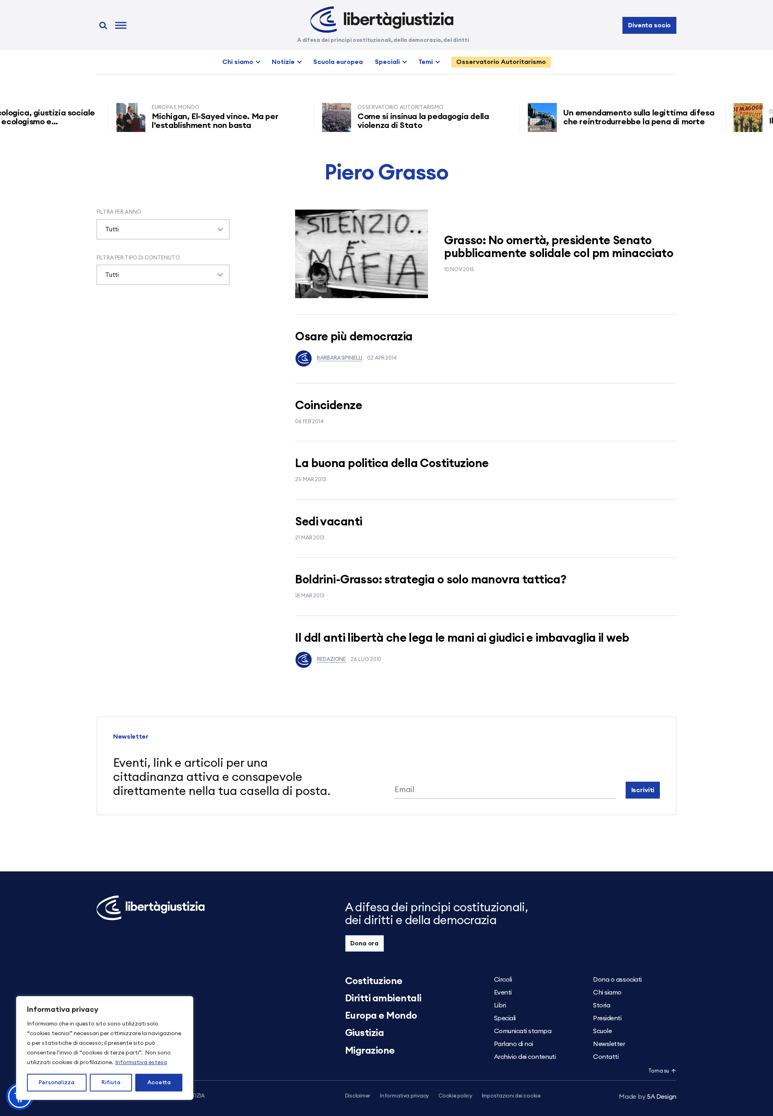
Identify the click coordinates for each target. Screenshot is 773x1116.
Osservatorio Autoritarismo (501, 62)
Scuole (602, 1031)
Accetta (159, 1082)
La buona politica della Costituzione (391, 463)
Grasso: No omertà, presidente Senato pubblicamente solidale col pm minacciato (558, 247)
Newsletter (609, 1044)
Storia (601, 1005)
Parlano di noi (513, 1044)
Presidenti (607, 1018)
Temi (425, 62)
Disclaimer (357, 1096)
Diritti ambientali (383, 998)
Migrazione (370, 1051)
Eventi (503, 992)
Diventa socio (649, 25)
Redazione (331, 659)
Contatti (605, 1057)
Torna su (658, 1071)
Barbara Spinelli (339, 358)
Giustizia (364, 1033)
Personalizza (56, 1082)
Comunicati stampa (523, 1031)
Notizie (283, 62)
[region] (104, 1048)
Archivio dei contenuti (525, 1057)
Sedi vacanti (328, 522)
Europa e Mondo (381, 1016)
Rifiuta (110, 1082)
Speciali (387, 62)
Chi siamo (237, 62)
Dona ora (364, 943)
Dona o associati (617, 979)
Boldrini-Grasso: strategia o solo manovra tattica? (430, 580)
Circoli (503, 979)
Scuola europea (338, 62)
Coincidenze (328, 406)
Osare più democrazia (353, 337)
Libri (500, 1005)
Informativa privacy (404, 1096)
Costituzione (374, 981)
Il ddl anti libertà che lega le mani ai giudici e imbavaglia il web (462, 638)
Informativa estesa (141, 1062)
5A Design (647, 1096)
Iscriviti (643, 790)
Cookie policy (455, 1096)
